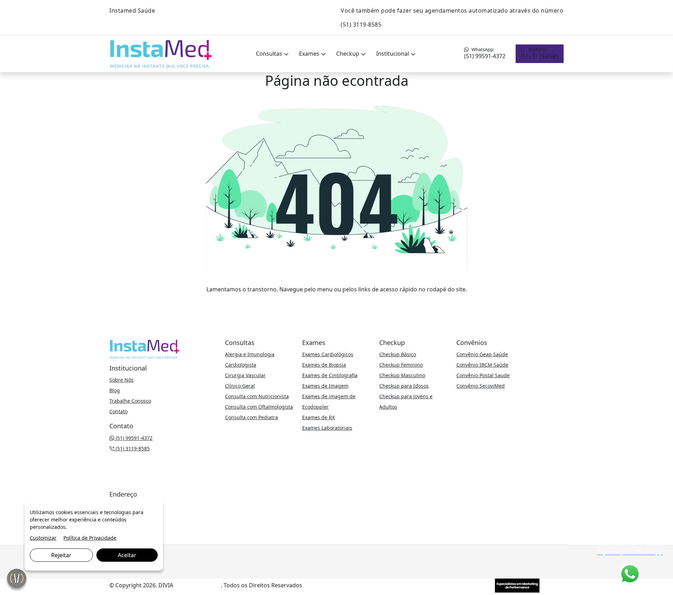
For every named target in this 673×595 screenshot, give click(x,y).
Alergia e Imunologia (249, 354)
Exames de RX (318, 417)
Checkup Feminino (401, 364)
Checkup (348, 53)
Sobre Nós (121, 379)
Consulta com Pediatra (251, 417)
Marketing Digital (198, 585)
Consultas (270, 53)
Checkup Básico (397, 354)
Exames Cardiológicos (327, 354)
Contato (118, 411)
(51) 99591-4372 (484, 53)
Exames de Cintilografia (330, 375)
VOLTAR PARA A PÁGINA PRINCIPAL (336, 303)
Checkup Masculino (402, 375)
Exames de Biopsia (324, 364)
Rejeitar (61, 555)
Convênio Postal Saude (483, 375)
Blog (114, 390)
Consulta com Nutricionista (257, 396)
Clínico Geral (240, 385)
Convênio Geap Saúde (482, 354)
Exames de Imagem (325, 385)
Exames (310, 53)
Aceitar (127, 555)
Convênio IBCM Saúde (482, 364)
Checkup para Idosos (404, 385)
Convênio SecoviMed (480, 385)
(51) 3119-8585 (540, 53)
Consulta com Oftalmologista (259, 406)
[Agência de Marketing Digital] (517, 585)
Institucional (393, 53)
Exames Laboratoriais (327, 427)
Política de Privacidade (89, 537)
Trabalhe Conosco (130, 400)
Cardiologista (240, 364)
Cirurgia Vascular (245, 375)
